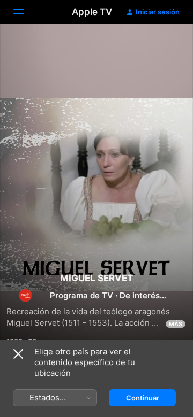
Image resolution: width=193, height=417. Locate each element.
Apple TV (92, 11)
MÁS (175, 324)
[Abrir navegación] (25, 12)
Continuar (142, 397)
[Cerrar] (18, 354)
